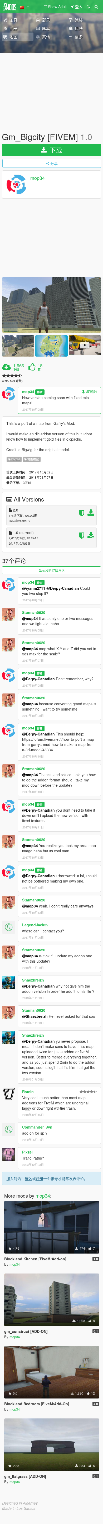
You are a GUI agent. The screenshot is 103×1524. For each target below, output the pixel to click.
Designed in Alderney (20, 1503)
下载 (55, 149)
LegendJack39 (35, 924)
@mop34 (30, 618)
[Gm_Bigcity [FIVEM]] (51, 305)
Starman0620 (33, 612)
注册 (39, 1178)
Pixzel (27, 1152)
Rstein (28, 1091)
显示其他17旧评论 (52, 570)
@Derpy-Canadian (62, 588)
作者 (40, 392)
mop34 (37, 178)
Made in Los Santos (18, 1508)
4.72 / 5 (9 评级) (12, 380)
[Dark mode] (88, 6)
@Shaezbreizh (35, 1016)
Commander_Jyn (37, 1127)
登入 (28, 1178)
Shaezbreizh (33, 980)
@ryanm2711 (33, 588)
